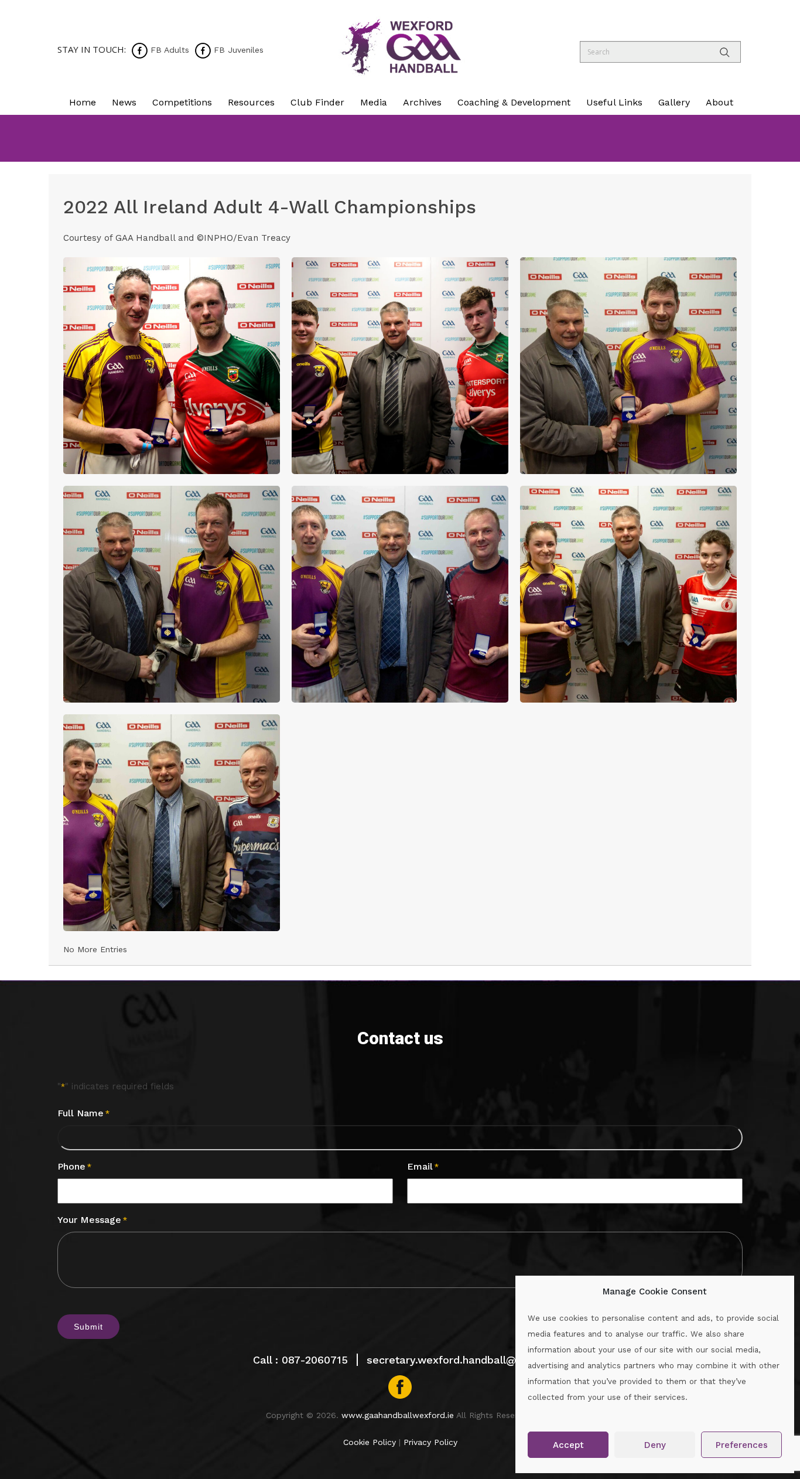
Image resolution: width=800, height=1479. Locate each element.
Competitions (182, 102)
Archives (422, 102)
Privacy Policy (430, 1442)
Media (373, 102)
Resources (251, 102)
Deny (655, 1445)
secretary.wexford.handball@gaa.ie (457, 1360)
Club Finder (317, 102)
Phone (74, 1166)
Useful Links (614, 102)
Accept (568, 1445)
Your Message (92, 1219)
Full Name (83, 1113)
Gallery (674, 102)
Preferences (742, 1445)
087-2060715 (315, 1360)
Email (423, 1166)
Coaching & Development (513, 102)
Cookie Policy (369, 1442)
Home (82, 102)
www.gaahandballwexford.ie (397, 1415)
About (719, 102)
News (124, 102)
